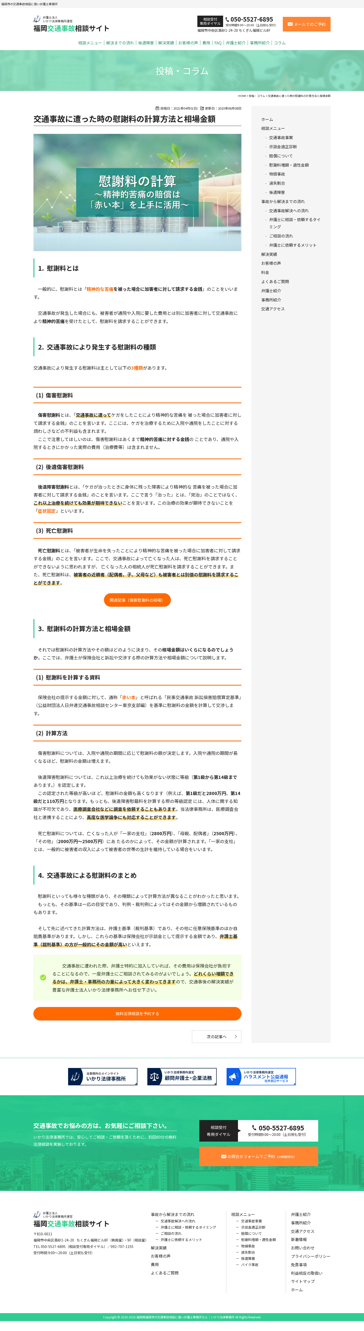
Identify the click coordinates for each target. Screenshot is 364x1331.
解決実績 (166, 42)
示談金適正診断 (283, 146)
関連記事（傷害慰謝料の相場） (137, 600)
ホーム (267, 119)
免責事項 (299, 1265)
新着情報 (299, 1239)
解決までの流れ (120, 42)
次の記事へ (217, 1036)
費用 (206, 42)
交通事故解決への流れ (289, 210)
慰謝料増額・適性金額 (289, 165)
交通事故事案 (281, 137)
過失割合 (277, 183)
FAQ (218, 42)
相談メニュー (90, 42)
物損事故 (277, 174)
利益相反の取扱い (307, 1273)
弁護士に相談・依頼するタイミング (188, 1227)
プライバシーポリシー (311, 1256)
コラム (280, 42)
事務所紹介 (260, 42)
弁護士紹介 (236, 42)
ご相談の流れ (281, 236)
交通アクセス (273, 309)
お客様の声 (188, 42)
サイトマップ (303, 1281)
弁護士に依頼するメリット (293, 245)
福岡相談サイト (71, 23)
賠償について (281, 156)
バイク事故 (250, 1264)
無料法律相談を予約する (137, 1013)
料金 (265, 272)
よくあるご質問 (275, 281)
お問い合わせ (303, 1248)
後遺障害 (146, 42)
